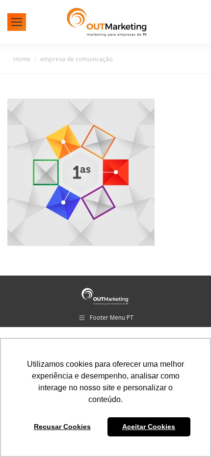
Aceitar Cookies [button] (148, 427)
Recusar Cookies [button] (62, 427)
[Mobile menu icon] (16, 22)
